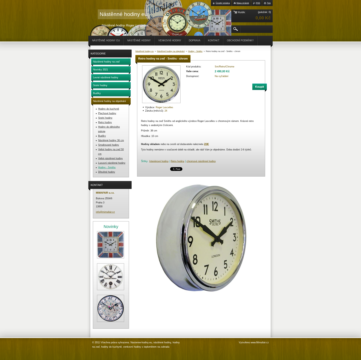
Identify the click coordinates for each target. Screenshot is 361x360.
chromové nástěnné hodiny (201, 161)
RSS (258, 3)
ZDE (206, 144)
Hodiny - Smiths (195, 51)
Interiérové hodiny (159, 161)
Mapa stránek (243, 3)
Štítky (144, 161)
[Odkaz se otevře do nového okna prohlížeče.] (161, 103)
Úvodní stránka (223, 3)
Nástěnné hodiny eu (144, 51)
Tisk (269, 3)
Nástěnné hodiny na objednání (171, 51)
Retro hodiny (177, 161)
